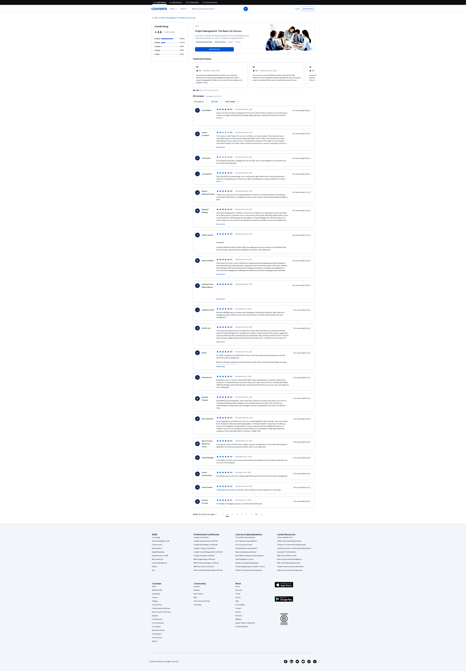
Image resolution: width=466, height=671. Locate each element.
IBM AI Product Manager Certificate (206, 563)
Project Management (159, 563)
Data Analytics (157, 548)
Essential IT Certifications (286, 552)
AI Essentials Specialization (245, 537)
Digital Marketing (158, 552)
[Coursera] (159, 9)
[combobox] (214, 9)
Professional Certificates (161, 608)
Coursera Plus (157, 605)
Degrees (155, 615)
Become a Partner (158, 630)
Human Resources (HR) (160, 555)
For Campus (156, 626)
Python (154, 566)
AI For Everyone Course (243, 545)
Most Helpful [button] (230, 101)
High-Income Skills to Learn (287, 555)
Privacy (238, 597)
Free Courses (157, 637)
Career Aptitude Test (285, 537)
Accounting (156, 537)
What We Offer (157, 590)
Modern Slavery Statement (245, 623)
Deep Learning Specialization (245, 552)
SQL (153, 570)
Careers (155, 597)
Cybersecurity (157, 545)
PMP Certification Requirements (288, 563)
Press (237, 586)
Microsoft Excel (157, 559)
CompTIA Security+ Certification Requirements (294, 548)
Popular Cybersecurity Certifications (290, 566)
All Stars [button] (214, 101)
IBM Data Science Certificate (204, 566)
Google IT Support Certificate (204, 548)
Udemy (154, 641)
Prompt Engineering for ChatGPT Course (250, 566)
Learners (197, 586)
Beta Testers (198, 594)
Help (237, 601)
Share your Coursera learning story (290, 570)
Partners (197, 590)
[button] (184, 9)
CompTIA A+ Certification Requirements (291, 545)
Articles (238, 612)
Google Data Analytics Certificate (206, 545)
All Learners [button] (199, 101)
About (154, 586)
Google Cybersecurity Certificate (206, 541)
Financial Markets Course (244, 559)
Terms (237, 594)
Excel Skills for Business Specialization (249, 555)
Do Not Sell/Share (241, 626)
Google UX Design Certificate (204, 555)
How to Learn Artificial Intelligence (289, 559)
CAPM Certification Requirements (289, 541)
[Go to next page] (261, 514)
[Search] (246, 9)
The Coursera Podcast (202, 601)
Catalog (155, 601)
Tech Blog (197, 605)
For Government (158, 623)
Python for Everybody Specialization (248, 570)
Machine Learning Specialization (246, 563)
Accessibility (240, 605)
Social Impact (157, 634)
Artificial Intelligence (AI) (160, 541)
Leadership (156, 594)
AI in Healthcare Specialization (246, 548)
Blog (195, 597)
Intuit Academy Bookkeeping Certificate (208, 570)
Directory (238, 615)
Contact (238, 608)
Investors (238, 590)
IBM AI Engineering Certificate (204, 559)
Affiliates (238, 619)
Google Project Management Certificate (208, 552)
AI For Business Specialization (246, 541)
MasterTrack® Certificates (161, 612)
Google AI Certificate (201, 537)
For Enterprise (157, 619)
